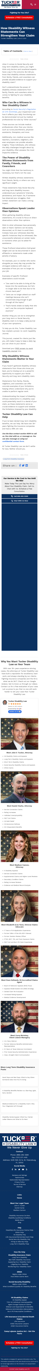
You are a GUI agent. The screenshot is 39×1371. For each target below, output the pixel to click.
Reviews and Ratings (19, 1175)
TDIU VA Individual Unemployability (19, 1302)
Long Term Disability (19, 1257)
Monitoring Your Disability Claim (19, 1266)
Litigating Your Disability (19, 1264)
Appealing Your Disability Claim (19, 1262)
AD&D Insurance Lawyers (19, 1324)
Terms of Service (19, 1184)
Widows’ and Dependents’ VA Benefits (19, 1307)
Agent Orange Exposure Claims (19, 1304)
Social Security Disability (19, 1282)
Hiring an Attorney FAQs (19, 1241)
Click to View (28, 51)
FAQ (19, 1228)
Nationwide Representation (19, 1180)
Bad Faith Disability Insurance (19, 1260)
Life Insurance (19, 1321)
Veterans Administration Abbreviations (19, 1309)
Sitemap (19, 1187)
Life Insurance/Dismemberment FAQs (19, 1237)
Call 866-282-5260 (20, 496)
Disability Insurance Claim (19, 1255)
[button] (35, 4)
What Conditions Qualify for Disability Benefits (19, 1286)
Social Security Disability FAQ (19, 1239)
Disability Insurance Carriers (19, 1215)
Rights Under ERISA (19, 1274)
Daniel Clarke (19, 1208)
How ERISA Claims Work (19, 1276)
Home (19, 1198)
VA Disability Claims (19, 1297)
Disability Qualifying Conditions (19, 1218)
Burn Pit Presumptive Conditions (19, 1311)
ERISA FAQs (19, 1232)
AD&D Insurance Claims (19, 1326)
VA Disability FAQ (19, 1235)
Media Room (19, 1220)
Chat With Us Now (20, 501)
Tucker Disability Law (17, 701)
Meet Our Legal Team (19, 1203)
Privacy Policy (20, 1182)
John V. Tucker (19, 1205)
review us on (14, 711)
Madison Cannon (19, 1210)
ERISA (19, 1272)
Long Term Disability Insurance (13, 459)
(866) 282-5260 (22, 1155)
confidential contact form (13, 441)
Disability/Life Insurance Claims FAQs (19, 1230)
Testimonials (19, 1177)
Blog (19, 1222)
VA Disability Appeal (19, 1300)
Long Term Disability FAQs (19, 1244)
